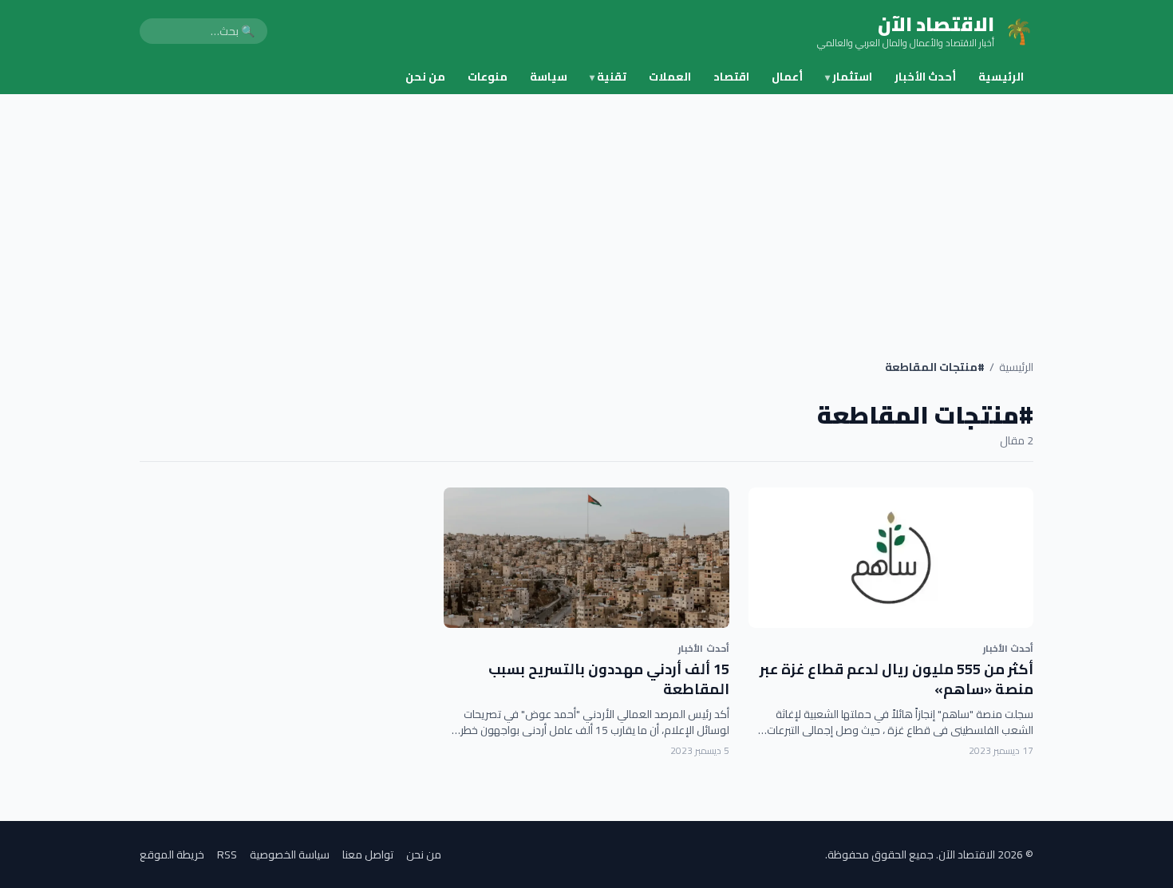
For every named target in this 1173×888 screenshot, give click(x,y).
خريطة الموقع (172, 854)
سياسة (548, 76)
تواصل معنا (367, 854)
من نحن (425, 76)
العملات (670, 76)
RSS (227, 854)
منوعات (488, 76)
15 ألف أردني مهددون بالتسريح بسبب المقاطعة (608, 679)
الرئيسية (1001, 76)
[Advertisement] (586, 214)
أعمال (787, 76)
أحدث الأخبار (925, 76)
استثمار (848, 76)
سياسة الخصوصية (290, 854)
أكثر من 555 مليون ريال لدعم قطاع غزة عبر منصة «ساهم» (896, 679)
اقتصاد (731, 76)
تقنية (608, 76)
